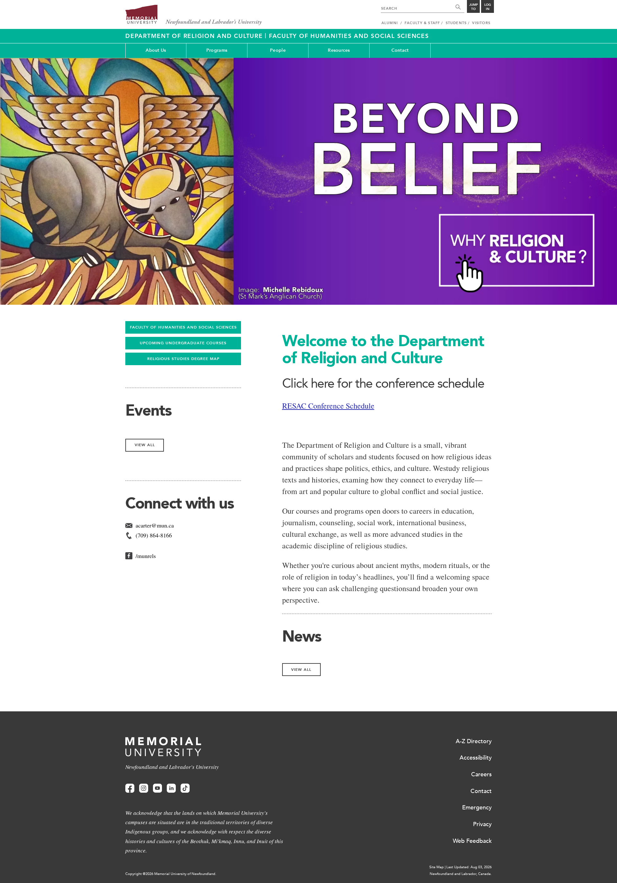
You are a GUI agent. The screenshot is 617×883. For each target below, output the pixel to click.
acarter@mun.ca (155, 525)
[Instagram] (143, 788)
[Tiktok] (185, 788)
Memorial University (193, 15)
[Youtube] (157, 788)
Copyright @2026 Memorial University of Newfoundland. (170, 874)
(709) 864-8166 (154, 535)
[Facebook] (129, 788)
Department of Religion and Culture (195, 36)
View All (301, 669)
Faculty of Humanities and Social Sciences (349, 36)
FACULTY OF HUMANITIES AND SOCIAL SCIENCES (183, 327)
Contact (400, 50)
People (278, 50)
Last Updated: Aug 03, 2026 (469, 867)
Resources (339, 50)
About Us (156, 50)
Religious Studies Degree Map (183, 358)
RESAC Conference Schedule (328, 406)
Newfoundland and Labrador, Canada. (461, 874)
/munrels (146, 556)
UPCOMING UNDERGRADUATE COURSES (183, 343)
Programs (216, 50)
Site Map (436, 867)
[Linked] (171, 788)
